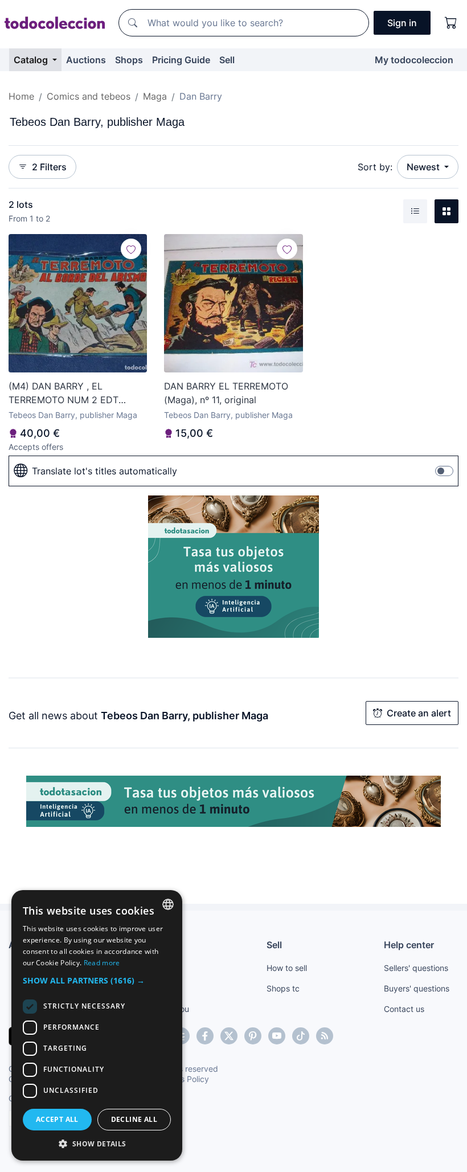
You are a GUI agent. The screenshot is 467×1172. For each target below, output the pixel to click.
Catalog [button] (32, 59)
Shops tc (283, 988)
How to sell (287, 968)
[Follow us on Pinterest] (252, 1035)
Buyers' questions (416, 988)
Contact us (404, 1009)
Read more (102, 963)
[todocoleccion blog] (324, 1035)
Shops (129, 59)
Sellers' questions (416, 968)
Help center (409, 944)
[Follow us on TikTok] (300, 1035)
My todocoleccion (414, 59)
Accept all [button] (57, 1119)
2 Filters (49, 167)
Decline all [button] (134, 1119)
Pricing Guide (181, 59)
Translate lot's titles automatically (104, 471)
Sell (227, 59)
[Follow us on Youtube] (276, 1035)
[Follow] (131, 249)
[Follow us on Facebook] (205, 1035)
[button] (97, 980)
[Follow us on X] (228, 1035)
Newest (424, 167)
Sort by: (375, 167)
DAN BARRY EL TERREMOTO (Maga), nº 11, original (226, 392)
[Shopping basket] (451, 22)
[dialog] (96, 1025)
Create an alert (419, 713)
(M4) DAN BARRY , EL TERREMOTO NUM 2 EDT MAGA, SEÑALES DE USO (64, 393)
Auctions (86, 59)
